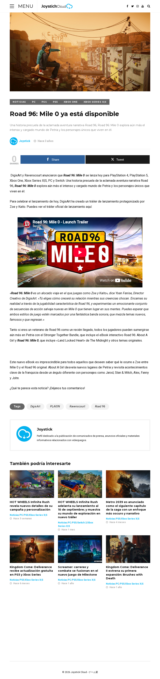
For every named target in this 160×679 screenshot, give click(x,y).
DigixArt (35, 406)
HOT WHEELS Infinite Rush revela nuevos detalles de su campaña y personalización (31, 505)
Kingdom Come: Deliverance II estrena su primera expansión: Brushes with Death (127, 572)
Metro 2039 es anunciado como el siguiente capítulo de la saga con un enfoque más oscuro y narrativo (126, 507)
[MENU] (12, 6)
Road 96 (100, 406)
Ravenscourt (77, 406)
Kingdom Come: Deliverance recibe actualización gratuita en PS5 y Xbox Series (31, 570)
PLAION (55, 406)
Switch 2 (82, 522)
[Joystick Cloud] (57, 11)
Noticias (19, 101)
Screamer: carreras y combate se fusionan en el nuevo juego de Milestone (78, 570)
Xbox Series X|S (95, 101)
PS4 (44, 101)
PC (34, 101)
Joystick (24, 141)
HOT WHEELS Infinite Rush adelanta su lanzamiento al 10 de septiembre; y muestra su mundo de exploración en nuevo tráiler (79, 509)
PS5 (55, 101)
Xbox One (71, 101)
